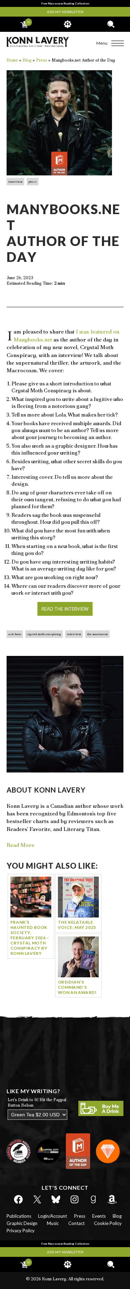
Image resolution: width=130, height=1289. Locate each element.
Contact (76, 1223)
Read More (20, 845)
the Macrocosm (97, 634)
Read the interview (65, 609)
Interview (15, 182)
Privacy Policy (21, 1230)
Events (99, 1216)
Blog (117, 1216)
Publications (19, 1216)
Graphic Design (22, 1223)
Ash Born (14, 634)
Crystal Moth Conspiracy (44, 634)
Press (32, 182)
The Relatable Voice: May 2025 (77, 925)
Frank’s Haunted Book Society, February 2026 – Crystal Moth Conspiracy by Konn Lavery (29, 938)
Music (53, 1223)
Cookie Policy (108, 1223)
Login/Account (52, 1216)
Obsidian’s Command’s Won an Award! (77, 987)
